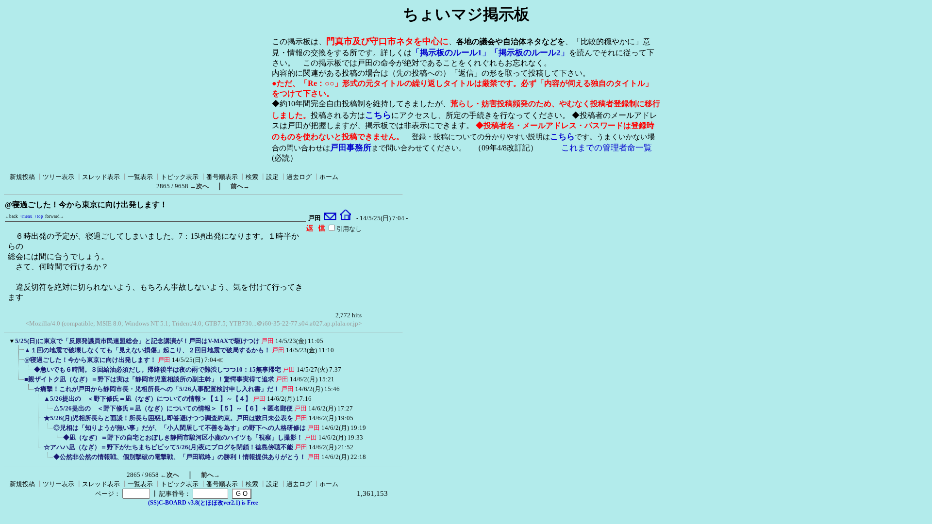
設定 (272, 176)
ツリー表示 (58, 176)
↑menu (26, 216)
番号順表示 (222, 176)
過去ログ (299, 176)
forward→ (54, 216)
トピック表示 (180, 176)
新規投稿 (22, 176)
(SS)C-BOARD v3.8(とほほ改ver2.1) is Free (203, 502)
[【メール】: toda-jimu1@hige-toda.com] (330, 218)
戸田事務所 (350, 147)
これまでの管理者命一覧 (606, 147)
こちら (378, 115)
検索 (252, 176)
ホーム (328, 176)
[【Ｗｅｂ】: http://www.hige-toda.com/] (345, 218)
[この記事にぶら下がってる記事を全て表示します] (19, 353)
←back (11, 216)
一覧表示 (140, 176)
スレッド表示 (101, 176)
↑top (38, 216)
